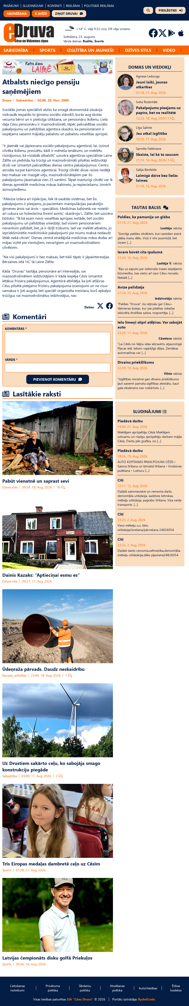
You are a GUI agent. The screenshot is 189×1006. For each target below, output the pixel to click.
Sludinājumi (147, 411)
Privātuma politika (53, 988)
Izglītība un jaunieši (90, 50)
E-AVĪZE (41, 13)
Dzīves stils (138, 50)
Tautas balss (146, 207)
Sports (47, 50)
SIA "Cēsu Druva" (80, 999)
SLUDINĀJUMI (33, 5)
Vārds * (11, 359)
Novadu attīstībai (14, 675)
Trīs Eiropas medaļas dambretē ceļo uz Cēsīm (51, 863)
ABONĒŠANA (17, 13)
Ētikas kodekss (176, 988)
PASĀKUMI (11, 5)
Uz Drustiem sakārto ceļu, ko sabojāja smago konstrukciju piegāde (51, 766)
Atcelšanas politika (117, 988)
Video (169, 50)
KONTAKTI (54, 5)
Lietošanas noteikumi (17, 988)
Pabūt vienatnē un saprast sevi (35, 480)
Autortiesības (148, 988)
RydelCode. (147, 999)
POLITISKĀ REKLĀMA (99, 5)
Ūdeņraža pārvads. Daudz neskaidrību (43, 669)
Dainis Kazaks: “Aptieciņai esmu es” (41, 574)
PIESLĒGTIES (168, 10)
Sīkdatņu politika (85, 988)
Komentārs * (16, 328)
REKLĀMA (73, 5)
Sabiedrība (15, 50)
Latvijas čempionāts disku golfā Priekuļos (47, 957)
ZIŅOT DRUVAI (66, 13)
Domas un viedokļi (149, 67)
